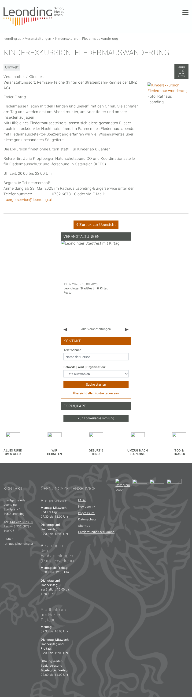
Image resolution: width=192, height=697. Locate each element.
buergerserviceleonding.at (28, 199)
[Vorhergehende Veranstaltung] (65, 329)
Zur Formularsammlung (96, 418)
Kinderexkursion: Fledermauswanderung (86, 38)
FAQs (82, 500)
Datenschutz (87, 519)
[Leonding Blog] (157, 486)
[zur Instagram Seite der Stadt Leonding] (122, 486)
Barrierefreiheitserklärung (93, 532)
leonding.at (12, 38)
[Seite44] (174, 486)
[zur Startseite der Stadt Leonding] (34, 16)
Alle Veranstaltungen (96, 329)
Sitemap (84, 525)
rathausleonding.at (18, 543)
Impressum (86, 513)
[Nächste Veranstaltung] (127, 329)
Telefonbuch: (72, 350)
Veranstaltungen (38, 38)
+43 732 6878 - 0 (21, 522)
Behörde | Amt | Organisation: (84, 367)
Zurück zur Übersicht (97, 224)
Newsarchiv (86, 506)
